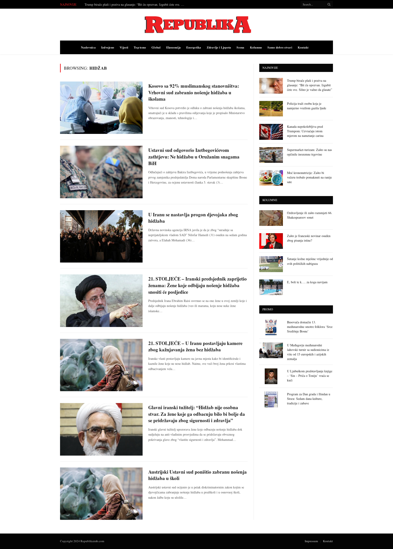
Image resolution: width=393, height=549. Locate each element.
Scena (240, 47)
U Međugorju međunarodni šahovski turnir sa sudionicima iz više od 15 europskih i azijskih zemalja (308, 352)
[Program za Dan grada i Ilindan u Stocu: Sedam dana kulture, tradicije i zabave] (271, 399)
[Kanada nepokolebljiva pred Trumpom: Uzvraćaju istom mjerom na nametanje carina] (271, 132)
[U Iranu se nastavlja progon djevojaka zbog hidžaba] (101, 236)
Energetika (193, 47)
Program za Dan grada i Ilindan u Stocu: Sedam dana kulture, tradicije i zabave (308, 398)
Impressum (311, 541)
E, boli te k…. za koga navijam (307, 282)
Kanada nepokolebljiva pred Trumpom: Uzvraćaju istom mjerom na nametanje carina (305, 131)
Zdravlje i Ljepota (219, 47)
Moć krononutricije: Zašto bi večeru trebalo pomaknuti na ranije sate (309, 177)
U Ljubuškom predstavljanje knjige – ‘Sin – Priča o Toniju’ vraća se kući (309, 375)
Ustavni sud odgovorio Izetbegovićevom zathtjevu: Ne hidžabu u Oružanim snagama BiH (193, 156)
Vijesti (124, 47)
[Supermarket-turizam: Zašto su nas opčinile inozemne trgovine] (271, 155)
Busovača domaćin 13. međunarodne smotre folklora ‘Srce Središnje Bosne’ (310, 326)
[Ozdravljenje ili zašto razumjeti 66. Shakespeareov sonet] (271, 218)
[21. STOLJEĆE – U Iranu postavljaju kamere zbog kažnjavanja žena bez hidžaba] (101, 365)
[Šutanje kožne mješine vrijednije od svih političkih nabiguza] (271, 264)
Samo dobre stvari (279, 47)
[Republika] (196, 24)
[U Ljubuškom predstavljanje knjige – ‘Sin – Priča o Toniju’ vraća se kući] (271, 376)
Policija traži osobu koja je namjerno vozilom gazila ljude (122, 5)
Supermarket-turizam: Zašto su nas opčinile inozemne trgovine (309, 152)
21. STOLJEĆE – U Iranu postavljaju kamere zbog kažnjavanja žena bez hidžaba (195, 346)
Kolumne (256, 47)
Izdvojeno (107, 47)
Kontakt (303, 47)
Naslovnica (88, 47)
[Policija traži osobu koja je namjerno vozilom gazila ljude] (271, 109)
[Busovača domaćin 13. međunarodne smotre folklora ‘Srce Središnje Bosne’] (271, 327)
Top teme (140, 47)
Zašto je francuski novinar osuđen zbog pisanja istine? (308, 238)
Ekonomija (173, 47)
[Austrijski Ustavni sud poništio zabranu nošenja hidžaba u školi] (101, 493)
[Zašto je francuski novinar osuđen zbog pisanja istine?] (271, 241)
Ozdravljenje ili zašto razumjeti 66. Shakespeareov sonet (309, 215)
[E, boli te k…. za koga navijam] (271, 287)
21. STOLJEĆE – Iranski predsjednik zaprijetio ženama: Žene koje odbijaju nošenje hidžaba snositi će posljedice (197, 285)
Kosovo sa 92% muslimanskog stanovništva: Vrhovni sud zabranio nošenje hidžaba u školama (193, 92)
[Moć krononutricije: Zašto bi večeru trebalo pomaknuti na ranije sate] (271, 178)
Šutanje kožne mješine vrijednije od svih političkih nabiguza (310, 261)
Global (156, 47)
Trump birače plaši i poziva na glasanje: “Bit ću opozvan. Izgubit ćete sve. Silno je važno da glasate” (309, 85)
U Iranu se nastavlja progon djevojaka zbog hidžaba (193, 217)
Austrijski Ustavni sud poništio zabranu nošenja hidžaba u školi (197, 475)
